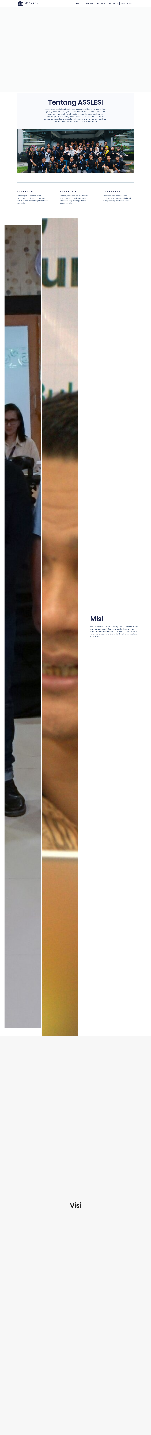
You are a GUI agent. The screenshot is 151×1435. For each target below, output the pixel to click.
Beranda (79, 3)
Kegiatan (99, 3)
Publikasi (112, 3)
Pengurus (89, 3)
